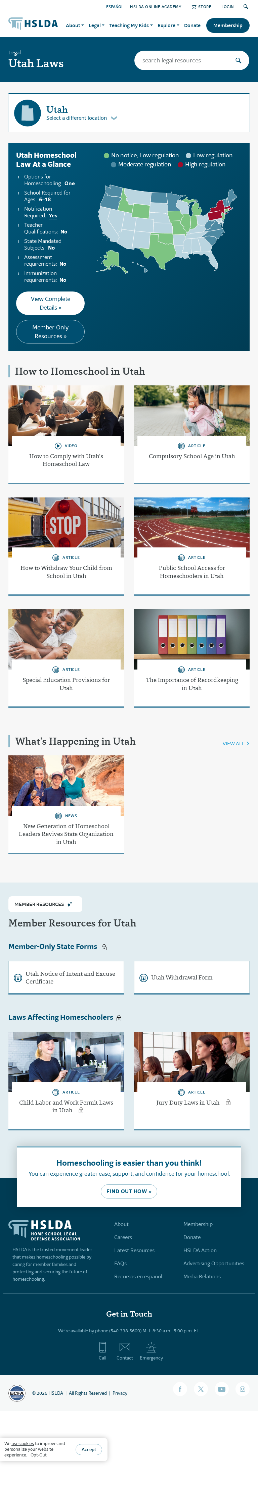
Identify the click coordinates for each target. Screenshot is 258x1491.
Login (227, 6)
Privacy (120, 1393)
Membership (228, 25)
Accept (89, 1449)
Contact (125, 1358)
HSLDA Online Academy (155, 6)
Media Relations (202, 1276)
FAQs (120, 1263)
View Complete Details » (50, 303)
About (121, 1224)
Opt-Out (39, 1455)
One (69, 183)
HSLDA (55, 1393)
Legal (14, 52)
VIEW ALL (234, 743)
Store (204, 6)
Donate (192, 25)
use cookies (22, 1443)
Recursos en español (138, 1276)
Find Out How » (129, 1191)
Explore (166, 25)
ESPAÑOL (115, 6)
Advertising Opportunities (213, 1263)
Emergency (151, 1358)
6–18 (45, 199)
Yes (53, 215)
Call (102, 1358)
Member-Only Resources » (50, 332)
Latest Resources (134, 1250)
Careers (123, 1237)
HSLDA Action (200, 1250)
